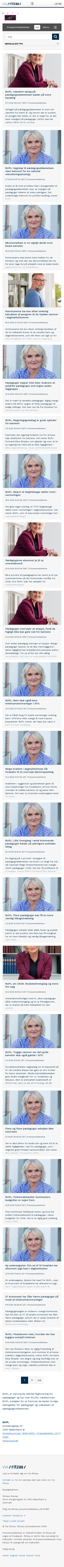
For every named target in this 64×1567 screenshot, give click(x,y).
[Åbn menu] (33, 3)
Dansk (5, 1555)
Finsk (37, 1555)
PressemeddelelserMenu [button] (28, 27)
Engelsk (14, 1555)
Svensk (29, 1555)
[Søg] (55, 37)
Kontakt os (8, 1480)
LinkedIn (6, 1515)
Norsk (22, 1555)
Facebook (17, 1515)
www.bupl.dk (10, 1440)
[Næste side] (32, 1380)
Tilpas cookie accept (13, 1521)
